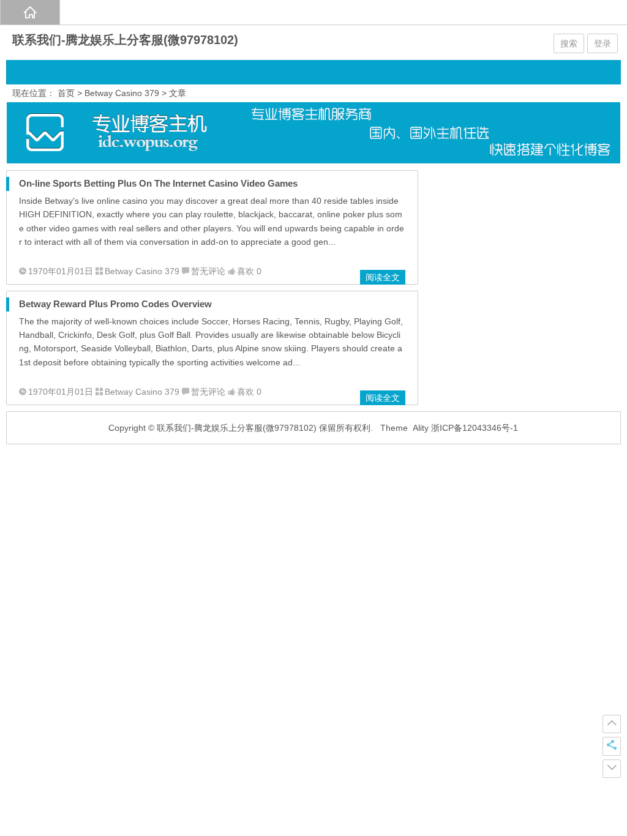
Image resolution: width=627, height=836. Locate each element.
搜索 (568, 43)
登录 (602, 43)
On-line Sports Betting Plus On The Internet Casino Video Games (158, 183)
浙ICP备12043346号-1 (474, 428)
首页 (66, 93)
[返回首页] (30, 12)
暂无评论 (208, 271)
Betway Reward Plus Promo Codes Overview (115, 304)
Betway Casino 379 (121, 93)
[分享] (612, 746)
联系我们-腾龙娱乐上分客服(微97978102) (125, 40)
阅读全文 (383, 277)
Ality (421, 428)
